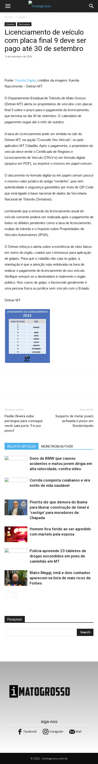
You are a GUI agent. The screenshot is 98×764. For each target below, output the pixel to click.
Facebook (30, 731)
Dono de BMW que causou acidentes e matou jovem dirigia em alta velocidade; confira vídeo (61, 463)
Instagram (56, 731)
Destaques (24, 24)
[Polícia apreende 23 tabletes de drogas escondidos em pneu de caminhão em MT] (16, 556)
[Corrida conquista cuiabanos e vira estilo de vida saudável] (16, 485)
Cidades (22, 17)
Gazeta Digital (25, 80)
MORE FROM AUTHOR (57, 446)
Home (8, 17)
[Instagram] (45, 731)
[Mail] (72, 731)
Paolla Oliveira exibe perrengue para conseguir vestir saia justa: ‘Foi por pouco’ (24, 423)
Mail (78, 731)
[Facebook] (20, 731)
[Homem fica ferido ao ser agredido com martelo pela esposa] (16, 534)
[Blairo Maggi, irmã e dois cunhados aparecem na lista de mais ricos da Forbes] (16, 578)
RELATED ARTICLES (21, 446)
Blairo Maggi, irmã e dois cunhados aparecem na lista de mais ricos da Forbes (60, 577)
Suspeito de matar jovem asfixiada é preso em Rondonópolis (74, 421)
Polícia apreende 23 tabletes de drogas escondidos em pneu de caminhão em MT (58, 556)
